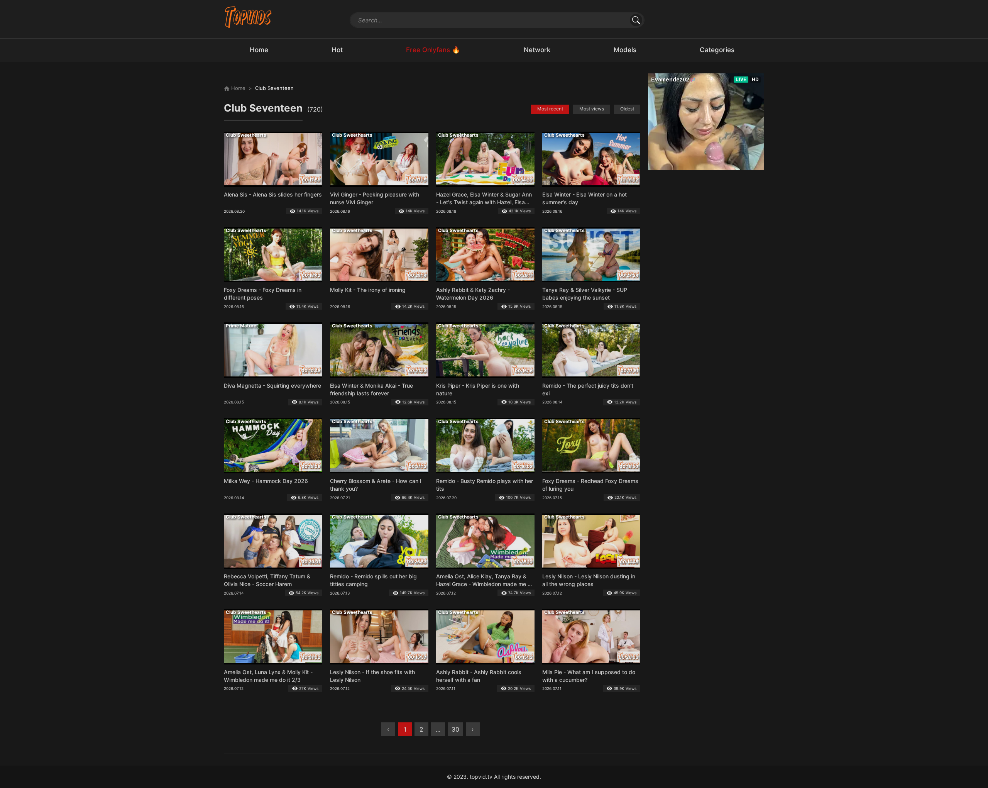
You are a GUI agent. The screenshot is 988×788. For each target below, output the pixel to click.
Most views (591, 109)
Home (237, 88)
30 (455, 729)
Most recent (550, 109)
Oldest (627, 109)
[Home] (248, 17)
